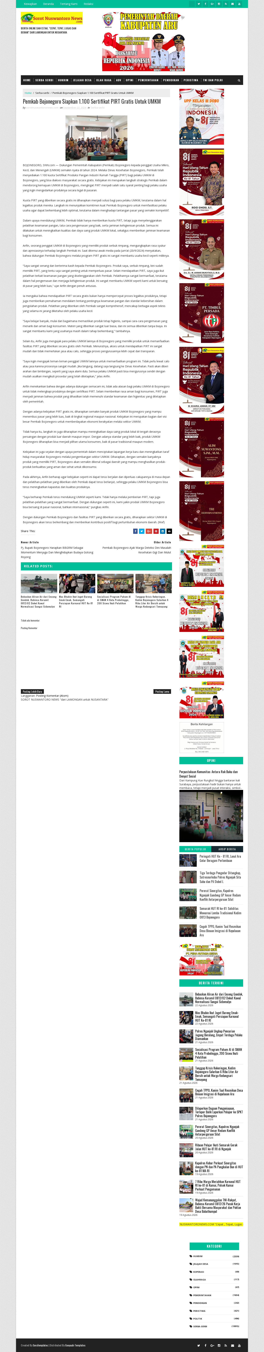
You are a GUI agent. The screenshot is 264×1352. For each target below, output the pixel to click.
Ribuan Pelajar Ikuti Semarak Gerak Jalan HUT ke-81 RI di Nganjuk (216, 1147)
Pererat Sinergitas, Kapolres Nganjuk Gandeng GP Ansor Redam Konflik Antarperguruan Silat (220, 895)
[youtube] (239, 4)
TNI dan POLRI (213, 80)
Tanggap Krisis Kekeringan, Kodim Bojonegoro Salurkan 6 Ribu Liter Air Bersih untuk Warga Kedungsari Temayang (152, 601)
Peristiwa (191, 80)
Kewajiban (30, 4)
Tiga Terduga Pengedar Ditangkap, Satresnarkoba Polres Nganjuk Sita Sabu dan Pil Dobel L (220, 877)
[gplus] (212, 4)
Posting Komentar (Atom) (52, 695)
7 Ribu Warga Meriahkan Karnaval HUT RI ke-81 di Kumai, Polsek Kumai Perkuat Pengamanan (218, 1185)
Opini (129, 80)
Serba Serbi (44, 80)
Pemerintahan (148, 80)
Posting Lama (162, 691)
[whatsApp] (192, 4)
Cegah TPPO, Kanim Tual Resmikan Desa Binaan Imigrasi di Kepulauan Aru (220, 931)
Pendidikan (171, 80)
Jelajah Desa (82, 80)
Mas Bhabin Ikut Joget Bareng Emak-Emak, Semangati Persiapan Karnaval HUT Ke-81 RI (76, 601)
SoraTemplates (40, 1345)
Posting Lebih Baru (32, 691)
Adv (118, 80)
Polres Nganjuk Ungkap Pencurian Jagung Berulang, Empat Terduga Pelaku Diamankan (218, 1035)
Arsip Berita (227, 849)
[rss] (226, 4)
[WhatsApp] (192, 1345)
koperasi (198, 1271)
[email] (232, 4)
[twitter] (199, 4)
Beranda (48, 4)
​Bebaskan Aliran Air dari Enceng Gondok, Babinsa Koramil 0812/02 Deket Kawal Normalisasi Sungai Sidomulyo (39, 601)
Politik (197, 1318)
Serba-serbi (42, 93)
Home (27, 80)
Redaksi (88, 4)
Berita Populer (195, 849)
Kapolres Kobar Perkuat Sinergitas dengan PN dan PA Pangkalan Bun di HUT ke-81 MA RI (219, 1167)
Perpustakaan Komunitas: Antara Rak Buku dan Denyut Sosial (208, 774)
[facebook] (205, 4)
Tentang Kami (68, 4)
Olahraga (199, 1279)
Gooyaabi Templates (75, 1345)
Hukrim (63, 80)
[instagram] (219, 4)
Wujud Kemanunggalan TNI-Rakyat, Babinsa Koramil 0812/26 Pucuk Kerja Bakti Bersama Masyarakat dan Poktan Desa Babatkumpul (218, 1206)
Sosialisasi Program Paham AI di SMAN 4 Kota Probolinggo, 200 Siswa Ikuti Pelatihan (114, 600)
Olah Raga (104, 80)
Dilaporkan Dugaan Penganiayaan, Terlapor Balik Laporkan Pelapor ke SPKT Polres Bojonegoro (219, 1112)
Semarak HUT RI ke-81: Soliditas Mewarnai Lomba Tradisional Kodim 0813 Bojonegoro (220, 913)
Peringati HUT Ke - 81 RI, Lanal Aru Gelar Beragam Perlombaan (220, 858)
